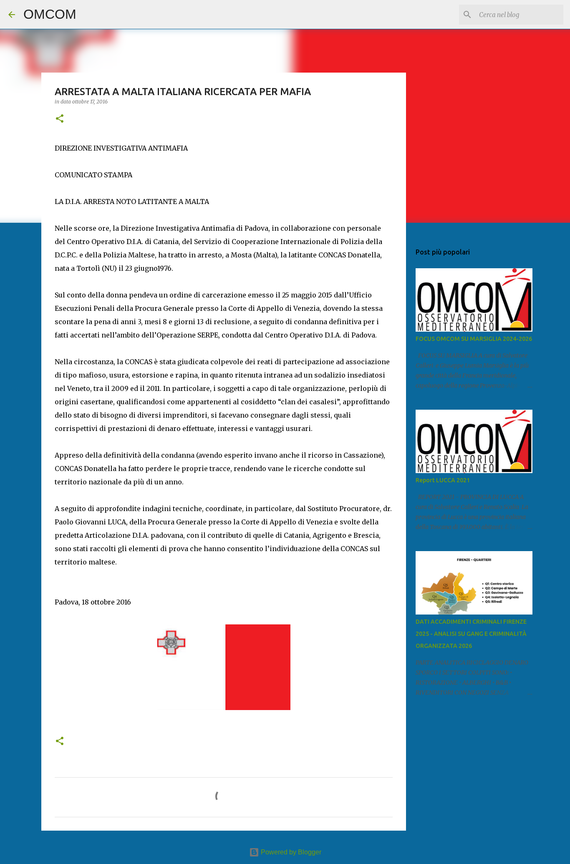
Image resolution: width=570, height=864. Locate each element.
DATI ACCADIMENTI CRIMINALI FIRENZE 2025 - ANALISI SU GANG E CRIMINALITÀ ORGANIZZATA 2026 (471, 633)
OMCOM (49, 14)
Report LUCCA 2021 (443, 480)
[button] (60, 119)
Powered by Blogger (290, 852)
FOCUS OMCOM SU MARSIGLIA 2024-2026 (474, 338)
